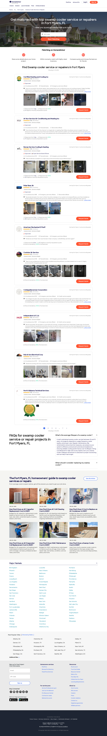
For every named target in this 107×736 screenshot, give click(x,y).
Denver (11, 598)
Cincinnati (42, 618)
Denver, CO (16, 643)
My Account (74, 667)
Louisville (42, 568)
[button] (29, 100)
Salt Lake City (73, 604)
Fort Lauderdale (14, 607)
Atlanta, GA (16, 639)
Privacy (44, 723)
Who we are (74, 690)
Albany (41, 598)
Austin (71, 587)
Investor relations (76, 698)
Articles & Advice (40, 5)
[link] (53, 79)
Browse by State (27, 635)
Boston (41, 576)
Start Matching (53, 39)
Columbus (42, 624)
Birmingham (13, 568)
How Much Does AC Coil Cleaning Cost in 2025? (51, 510)
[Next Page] (67, 428)
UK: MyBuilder (74, 719)
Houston (71, 598)
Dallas (71, 590)
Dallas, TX (78, 639)
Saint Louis (42, 593)
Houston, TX (37, 643)
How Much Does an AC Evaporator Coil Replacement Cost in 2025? (22, 544)
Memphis (72, 582)
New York (42, 601)
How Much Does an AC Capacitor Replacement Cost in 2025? (21, 510)
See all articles (90, 478)
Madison (71, 618)
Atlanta (11, 621)
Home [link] (11, 9)
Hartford (12, 601)
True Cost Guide (75, 669)
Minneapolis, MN (39, 646)
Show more (88, 91)
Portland (72, 568)
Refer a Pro (74, 674)
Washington (13, 604)
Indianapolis (13, 627)
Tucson (11, 573)
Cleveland (42, 621)
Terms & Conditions (63, 726)
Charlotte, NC (38, 639)
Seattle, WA (58, 654)
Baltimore (42, 573)
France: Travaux (33, 719)
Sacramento (13, 587)
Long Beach (13, 579)
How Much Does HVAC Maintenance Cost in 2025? (52, 544)
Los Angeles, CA (59, 643)
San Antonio (73, 601)
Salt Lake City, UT (59, 650)
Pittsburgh (72, 576)
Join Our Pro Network (48, 690)
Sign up (19, 683)
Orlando (12, 615)
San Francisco (13, 593)
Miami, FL (78, 643)
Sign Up (93, 2)
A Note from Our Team (77, 679)
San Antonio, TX (80, 650)
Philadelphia (73, 573)
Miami (11, 613)
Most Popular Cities (14, 635)
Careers (73, 693)
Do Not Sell (55, 723)
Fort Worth (72, 596)
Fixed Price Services (47, 672)
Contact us (74, 700)
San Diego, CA (17, 654)
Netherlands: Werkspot (63, 719)
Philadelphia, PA (18, 650)
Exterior (17, 5)
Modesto (12, 584)
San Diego (12, 590)
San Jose (12, 596)
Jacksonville (13, 610)
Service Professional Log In (49, 688)
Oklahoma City (44, 627)
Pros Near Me (74, 677)
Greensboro (43, 610)
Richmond (72, 610)
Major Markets (15, 563)
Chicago (12, 624)
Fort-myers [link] (20, 9)
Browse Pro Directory (48, 669)
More (32, 5)
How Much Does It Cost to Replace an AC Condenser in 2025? (83, 510)
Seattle (71, 615)
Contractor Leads (47, 695)
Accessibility (61, 723)
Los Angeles (13, 582)
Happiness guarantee (77, 703)
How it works (74, 688)
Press (72, 695)
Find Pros (44, 667)
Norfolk (71, 607)
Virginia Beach (73, 613)
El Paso (71, 593)
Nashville (72, 584)
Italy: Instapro (54, 719)
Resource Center (75, 672)
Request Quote (83, 110)
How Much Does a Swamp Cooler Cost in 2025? (81, 544)
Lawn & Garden (25, 5)
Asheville (42, 604)
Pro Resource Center (47, 693)
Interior (12, 5)
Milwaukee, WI (17, 646)
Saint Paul (42, 587)
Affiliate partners (75, 705)
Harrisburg (72, 570)
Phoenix (11, 570)
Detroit (41, 579)
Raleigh (41, 613)
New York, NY (79, 646)
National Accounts (47, 698)
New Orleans (43, 570)
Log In (85, 2)
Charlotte (42, 607)
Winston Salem (44, 615)
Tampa (11, 618)
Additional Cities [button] (13, 657)
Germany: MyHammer (44, 719)
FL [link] (15, 9)
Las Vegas (42, 596)
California (49, 723)
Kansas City (43, 590)
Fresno (11, 576)
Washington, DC (80, 654)
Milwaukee (72, 621)
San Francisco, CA (39, 654)
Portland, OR (38, 650)
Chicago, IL (58, 639)
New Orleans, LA (59, 646)
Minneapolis (43, 584)
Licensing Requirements (77, 682)
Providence (72, 579)
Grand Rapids (43, 582)
